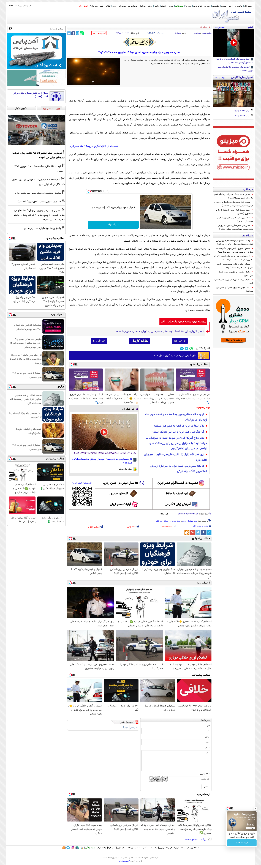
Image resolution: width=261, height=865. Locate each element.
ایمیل (207, 736)
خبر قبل (100, 341)
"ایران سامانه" (124, 861)
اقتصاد (163, 6)
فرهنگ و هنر (132, 6)
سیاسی (170, 6)
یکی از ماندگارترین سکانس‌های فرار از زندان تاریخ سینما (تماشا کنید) (105, 453)
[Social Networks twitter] (186, 348)
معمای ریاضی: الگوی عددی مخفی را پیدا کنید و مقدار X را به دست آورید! (235, 266)
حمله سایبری (175, 521)
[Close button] (255, 808)
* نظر (207, 747)
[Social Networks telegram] (182, 348)
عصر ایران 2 (94, 6)
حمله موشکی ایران (190, 521)
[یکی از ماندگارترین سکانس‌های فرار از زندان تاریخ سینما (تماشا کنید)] (104, 432)
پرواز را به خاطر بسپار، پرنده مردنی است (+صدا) (30, 94)
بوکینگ (124, 727)
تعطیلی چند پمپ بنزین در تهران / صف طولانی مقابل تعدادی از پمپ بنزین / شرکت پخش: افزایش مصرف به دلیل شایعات (39, 215)
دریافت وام (113, 225)
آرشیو (231, 6)
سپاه (166, 521)
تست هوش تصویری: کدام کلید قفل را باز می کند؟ (234, 289)
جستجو (224, 6)
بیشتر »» (220, 27)
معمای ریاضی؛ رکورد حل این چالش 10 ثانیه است (233, 281)
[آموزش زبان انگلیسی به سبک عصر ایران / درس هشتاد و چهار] (233, 93)
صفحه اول (248, 6)
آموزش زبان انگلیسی (178, 504)
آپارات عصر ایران (120, 504)
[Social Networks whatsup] (191, 348)
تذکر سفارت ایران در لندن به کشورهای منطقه (179, 426)
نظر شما (205, 720)
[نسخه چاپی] (149, 32)
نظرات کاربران (139, 341)
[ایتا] (186, 532)
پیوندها (130, 847)
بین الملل (142, 6)
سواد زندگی (179, 6)
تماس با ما (238, 6)
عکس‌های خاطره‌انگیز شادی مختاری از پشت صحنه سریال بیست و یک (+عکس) (235, 227)
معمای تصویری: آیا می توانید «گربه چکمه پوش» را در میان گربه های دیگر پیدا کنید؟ (234, 250)
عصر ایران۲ (178, 847)
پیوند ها (188, 6)
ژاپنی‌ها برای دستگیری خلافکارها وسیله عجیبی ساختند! (235, 69)
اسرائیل (159, 521)
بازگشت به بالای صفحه (196, 839)
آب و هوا (207, 6)
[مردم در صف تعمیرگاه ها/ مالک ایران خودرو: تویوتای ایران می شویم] (36, 130)
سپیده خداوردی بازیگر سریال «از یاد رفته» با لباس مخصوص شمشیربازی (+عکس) (233, 204)
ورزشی (150, 6)
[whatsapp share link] (82, 33)
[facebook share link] (73, 33)
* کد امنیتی (205, 773)
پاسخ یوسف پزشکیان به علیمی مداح (42, 228)
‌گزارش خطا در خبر (99, 33)
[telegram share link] (77, 33)
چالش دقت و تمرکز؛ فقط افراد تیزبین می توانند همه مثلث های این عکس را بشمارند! (234, 242)
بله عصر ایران (76, 146)
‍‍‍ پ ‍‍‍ (161, 32)
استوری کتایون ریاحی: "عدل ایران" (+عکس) (39, 201)
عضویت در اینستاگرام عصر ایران (177, 483)
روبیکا (88, 146)
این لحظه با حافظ (177, 493)
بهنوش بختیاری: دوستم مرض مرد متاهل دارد (38, 193)
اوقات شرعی (197, 6)
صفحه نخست (206, 33)
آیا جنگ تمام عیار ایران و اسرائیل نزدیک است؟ (178, 432)
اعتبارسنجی (134, 727)
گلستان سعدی (119, 493)
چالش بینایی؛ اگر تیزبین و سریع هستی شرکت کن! (235, 273)
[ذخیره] (154, 33)
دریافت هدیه (241, 843)
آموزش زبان (83, 6)
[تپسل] (89, 191)
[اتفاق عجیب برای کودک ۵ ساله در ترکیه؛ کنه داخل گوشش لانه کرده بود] (233, 43)
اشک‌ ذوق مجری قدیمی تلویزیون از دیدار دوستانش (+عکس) (235, 219)
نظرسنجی (215, 6)
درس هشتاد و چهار (242, 110)
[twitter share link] (69, 33)
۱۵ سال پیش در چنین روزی (120, 483)
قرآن (114, 6)
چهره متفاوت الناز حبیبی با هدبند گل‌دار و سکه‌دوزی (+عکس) (234, 211)
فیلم (101, 6)
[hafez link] (139, 42)
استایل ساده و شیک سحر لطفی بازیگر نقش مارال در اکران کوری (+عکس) (233, 196)
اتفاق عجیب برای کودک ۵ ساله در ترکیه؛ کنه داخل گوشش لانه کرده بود (234, 61)
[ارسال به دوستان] (151, 32)
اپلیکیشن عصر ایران (82, 483)
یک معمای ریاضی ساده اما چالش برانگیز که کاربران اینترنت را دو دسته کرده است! (233, 258)
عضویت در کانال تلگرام (106, 146)
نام (208, 725)
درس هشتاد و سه (243, 116)
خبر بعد (178, 341)
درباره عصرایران (165, 847)
